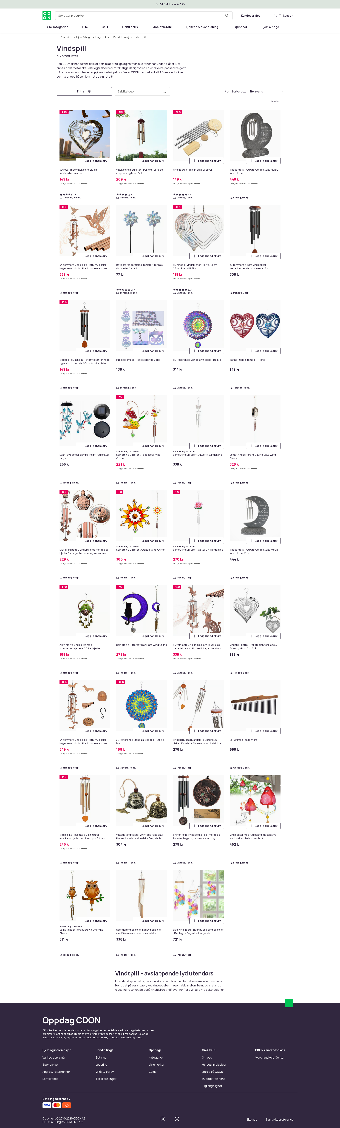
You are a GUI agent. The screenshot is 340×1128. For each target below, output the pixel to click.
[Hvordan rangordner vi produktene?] (227, 91)
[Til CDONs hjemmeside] (46, 15)
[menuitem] (57, 27)
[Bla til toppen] (289, 1095)
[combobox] (144, 15)
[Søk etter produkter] (227, 15)
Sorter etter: (240, 91)
